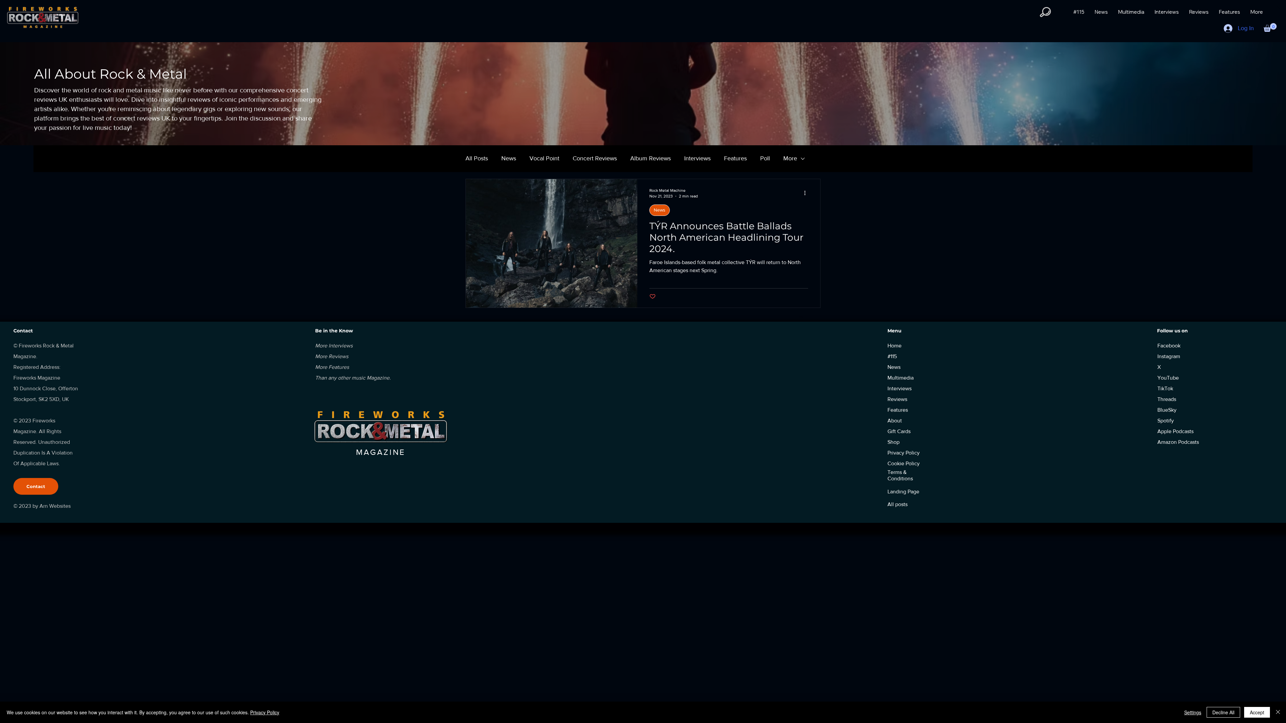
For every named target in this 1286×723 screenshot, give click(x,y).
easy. (801, 317)
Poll (765, 158)
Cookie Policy (903, 463)
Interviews (697, 158)
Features (735, 158)
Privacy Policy (264, 712)
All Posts (477, 158)
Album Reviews (650, 158)
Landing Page (903, 491)
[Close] (1278, 712)
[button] (1045, 12)
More (790, 158)
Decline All (1223, 712)
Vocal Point (544, 158)
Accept (1257, 712)
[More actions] (807, 193)
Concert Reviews (595, 158)
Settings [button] (1192, 712)
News (508, 158)
